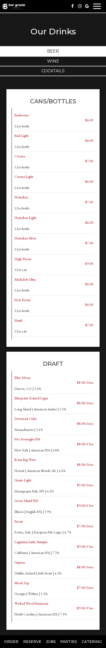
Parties (68, 641)
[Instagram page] (79, 6)
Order (11, 641)
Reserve (32, 641)
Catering (92, 641)
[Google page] (87, 6)
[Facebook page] (72, 6)
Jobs (51, 641)
